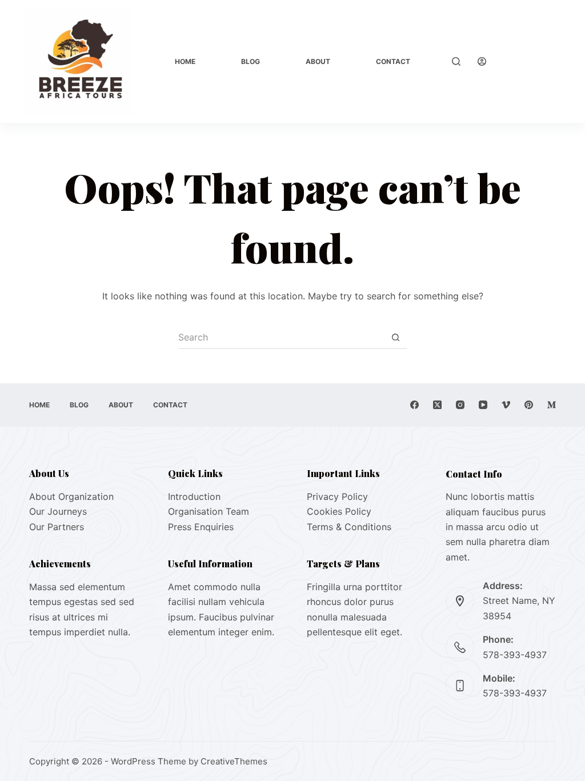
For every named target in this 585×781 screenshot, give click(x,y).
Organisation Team (208, 511)
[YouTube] (483, 404)
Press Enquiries (201, 526)
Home (185, 61)
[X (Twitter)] (437, 404)
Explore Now (535, 61)
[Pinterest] (528, 404)
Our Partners (56, 526)
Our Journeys (58, 511)
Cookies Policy (339, 511)
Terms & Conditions (349, 526)
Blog (250, 61)
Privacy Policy (337, 496)
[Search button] (395, 337)
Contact (393, 61)
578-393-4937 (515, 654)
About (318, 61)
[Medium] (551, 404)
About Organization (71, 496)
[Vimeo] (506, 404)
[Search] (456, 61)
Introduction (194, 496)
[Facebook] (414, 404)
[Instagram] (460, 404)
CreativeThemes (234, 761)
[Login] (482, 61)
